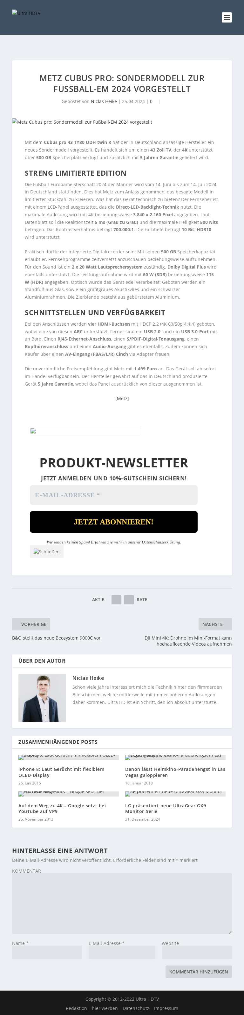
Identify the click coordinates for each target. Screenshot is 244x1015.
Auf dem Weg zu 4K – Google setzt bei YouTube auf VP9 (62, 808)
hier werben (105, 1008)
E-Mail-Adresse (107, 943)
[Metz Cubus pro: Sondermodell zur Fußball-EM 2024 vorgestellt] (122, 122)
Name (20, 943)
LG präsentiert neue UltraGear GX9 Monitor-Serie (165, 808)
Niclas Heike (104, 101)
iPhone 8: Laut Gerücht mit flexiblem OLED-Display (61, 772)
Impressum (166, 1008)
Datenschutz (136, 1008)
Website (170, 943)
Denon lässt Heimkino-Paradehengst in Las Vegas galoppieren (175, 772)
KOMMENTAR (26, 871)
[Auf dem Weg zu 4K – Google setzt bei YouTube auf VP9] (68, 794)
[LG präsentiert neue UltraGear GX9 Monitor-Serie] (175, 794)
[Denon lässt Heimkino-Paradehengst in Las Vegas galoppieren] (175, 757)
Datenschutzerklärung (161, 542)
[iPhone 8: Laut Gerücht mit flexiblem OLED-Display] (68, 757)
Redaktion (76, 1008)
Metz (122, 398)
